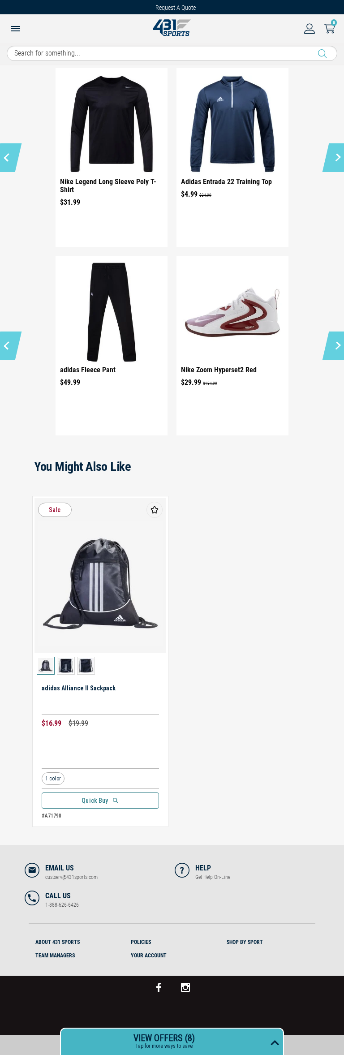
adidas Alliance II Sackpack (79, 688)
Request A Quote (175, 7)
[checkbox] (154, 510)
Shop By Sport (245, 942)
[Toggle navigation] (16, 29)
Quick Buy (95, 800)
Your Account (149, 955)
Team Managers (55, 955)
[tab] (76, 940)
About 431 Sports (57, 942)
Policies (141, 942)
